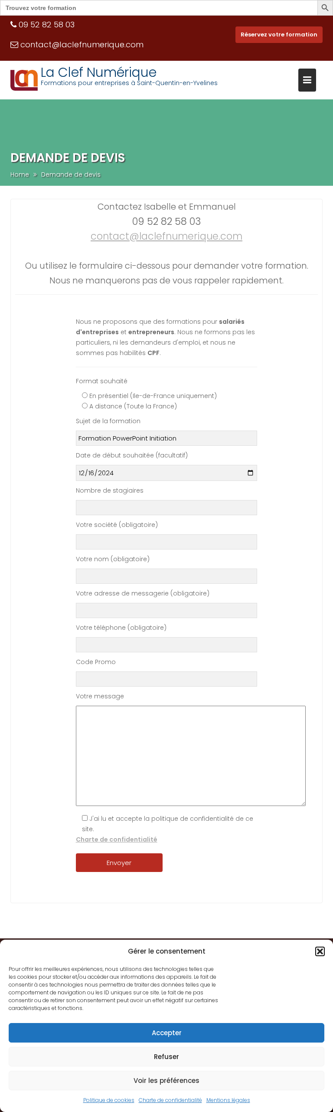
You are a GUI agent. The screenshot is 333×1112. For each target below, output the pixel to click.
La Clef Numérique (99, 72)
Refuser (166, 1056)
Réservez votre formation (279, 34)
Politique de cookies (108, 1100)
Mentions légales (228, 1100)
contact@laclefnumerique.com (82, 44)
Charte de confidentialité (170, 1100)
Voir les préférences (166, 1080)
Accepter (167, 1032)
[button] (320, 951)
